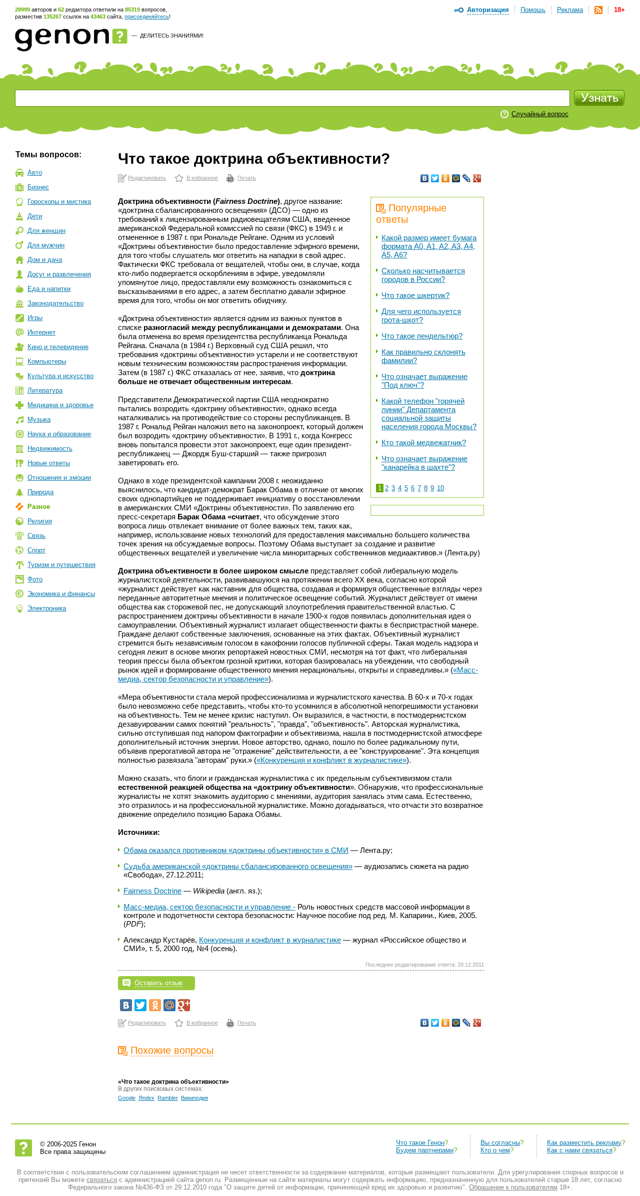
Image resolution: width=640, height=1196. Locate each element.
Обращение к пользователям (513, 1187)
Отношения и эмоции (59, 477)
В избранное (202, 178)
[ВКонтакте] (425, 178)
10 (440, 488)
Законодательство (56, 303)
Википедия (194, 1098)
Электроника (47, 608)
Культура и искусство (61, 376)
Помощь (533, 10)
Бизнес (38, 187)
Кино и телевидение (58, 347)
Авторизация (488, 10)
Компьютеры (47, 361)
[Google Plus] (477, 178)
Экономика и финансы (61, 593)
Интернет (42, 332)
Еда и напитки (49, 288)
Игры (35, 318)
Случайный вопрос (540, 114)
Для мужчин (46, 245)
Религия (40, 521)
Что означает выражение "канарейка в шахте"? (425, 462)
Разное (39, 506)
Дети (35, 216)
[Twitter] (435, 178)
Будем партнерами (425, 1150)
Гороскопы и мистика (59, 201)
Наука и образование (59, 434)
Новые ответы (49, 463)
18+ (619, 10)
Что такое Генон (420, 1142)
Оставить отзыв (158, 983)
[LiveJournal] (467, 178)
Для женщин (47, 230)
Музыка (39, 419)
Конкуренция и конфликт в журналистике (270, 940)
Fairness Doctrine (153, 890)
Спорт (37, 550)
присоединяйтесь (146, 17)
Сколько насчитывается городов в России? (423, 274)
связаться (101, 1179)
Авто (35, 172)
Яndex (146, 1098)
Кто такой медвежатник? (424, 442)
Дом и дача (45, 259)
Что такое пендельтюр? (422, 336)
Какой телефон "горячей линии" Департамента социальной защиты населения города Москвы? (429, 414)
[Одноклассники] (445, 178)
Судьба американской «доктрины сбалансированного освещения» (238, 866)
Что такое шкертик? (416, 295)
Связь (37, 535)
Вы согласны (500, 1142)
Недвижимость (50, 448)
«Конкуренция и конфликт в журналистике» (331, 760)
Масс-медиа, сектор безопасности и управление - (210, 907)
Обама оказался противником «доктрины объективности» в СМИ (236, 850)
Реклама (570, 10)
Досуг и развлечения (59, 274)
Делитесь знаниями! (172, 36)
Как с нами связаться (579, 1150)
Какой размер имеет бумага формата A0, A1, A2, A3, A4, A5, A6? (429, 246)
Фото (35, 579)
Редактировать (147, 178)
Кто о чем (495, 1150)
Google (127, 1098)
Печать (247, 178)
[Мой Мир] (456, 178)
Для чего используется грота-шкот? (421, 315)
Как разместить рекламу (584, 1142)
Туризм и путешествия (62, 564)
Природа (41, 492)
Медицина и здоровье (61, 405)
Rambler (168, 1098)
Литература (45, 390)
